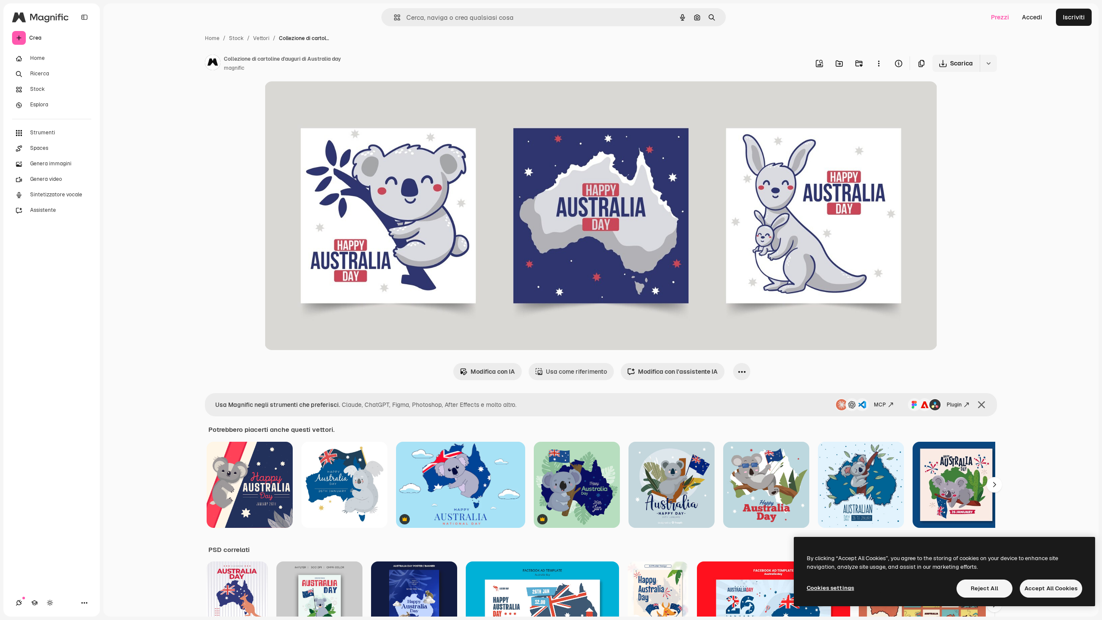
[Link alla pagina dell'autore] (212, 64)
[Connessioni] (19, 603)
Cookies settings (830, 588)
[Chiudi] (981, 405)
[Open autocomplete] (394, 17)
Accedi (1032, 17)
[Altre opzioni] (878, 63)
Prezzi (1000, 17)
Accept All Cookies (1051, 588)
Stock (236, 38)
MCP (880, 404)
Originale (321, 98)
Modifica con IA (493, 371)
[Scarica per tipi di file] (988, 63)
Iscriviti (1074, 17)
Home (212, 38)
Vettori (261, 38)
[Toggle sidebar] (84, 17)
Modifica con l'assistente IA (678, 371)
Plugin (954, 404)
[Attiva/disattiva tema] (50, 603)
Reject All (984, 588)
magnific (234, 68)
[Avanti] (994, 485)
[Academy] (34, 603)
